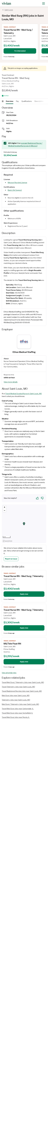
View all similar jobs (9, 673)
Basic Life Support (15, 190)
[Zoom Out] (4, 510)
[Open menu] (2, 101)
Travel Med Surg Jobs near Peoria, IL (16, 717)
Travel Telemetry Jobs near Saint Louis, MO (18, 687)
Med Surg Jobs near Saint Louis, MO (15, 695)
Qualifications (26, 101)
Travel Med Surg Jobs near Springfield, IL (17, 713)
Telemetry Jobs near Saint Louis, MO (16, 700)
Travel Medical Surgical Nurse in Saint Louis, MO (23, 394)
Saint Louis (8, 10)
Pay (17, 101)
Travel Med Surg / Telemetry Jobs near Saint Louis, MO (23, 682)
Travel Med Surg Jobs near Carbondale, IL (18, 709)
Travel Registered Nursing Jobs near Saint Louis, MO (22, 691)
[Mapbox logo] (7, 541)
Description (39, 101)
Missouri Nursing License (17, 182)
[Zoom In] (4, 507)
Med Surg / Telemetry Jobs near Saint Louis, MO (20, 704)
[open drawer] (43, 3)
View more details (11, 382)
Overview (9, 101)
